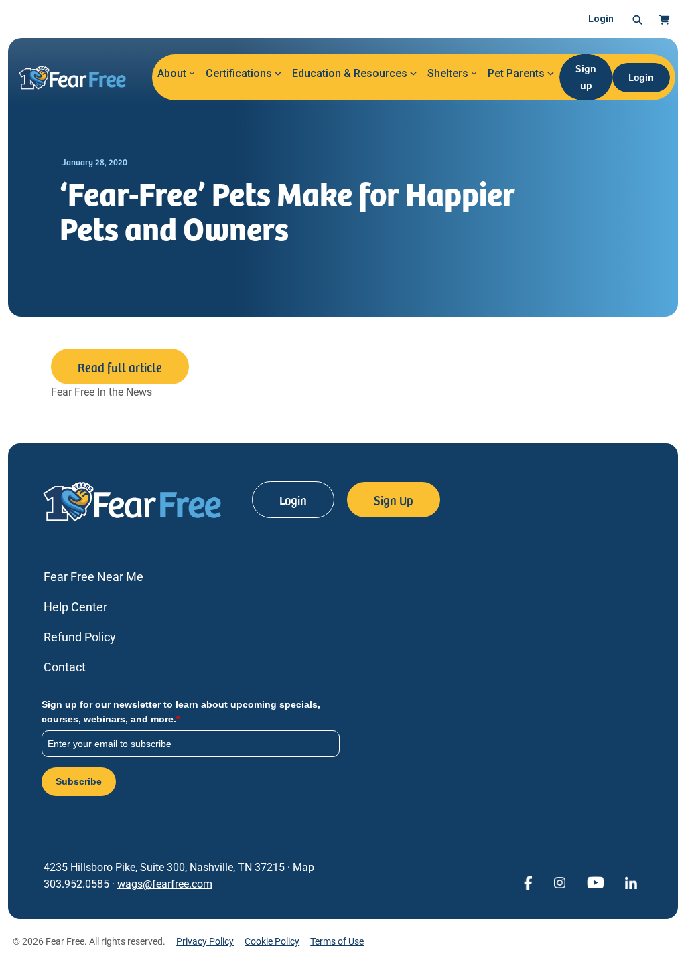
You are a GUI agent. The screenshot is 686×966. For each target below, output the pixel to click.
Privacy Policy (205, 941)
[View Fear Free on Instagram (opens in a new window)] (559, 882)
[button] (637, 19)
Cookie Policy (272, 941)
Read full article (120, 366)
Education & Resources (349, 73)
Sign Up (393, 499)
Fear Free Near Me (93, 577)
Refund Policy (80, 637)
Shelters (447, 73)
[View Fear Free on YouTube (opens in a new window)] (595, 882)
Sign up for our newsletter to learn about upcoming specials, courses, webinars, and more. (181, 711)
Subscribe (79, 781)
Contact (65, 667)
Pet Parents (516, 73)
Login (601, 18)
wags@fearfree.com (164, 884)
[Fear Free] (78, 77)
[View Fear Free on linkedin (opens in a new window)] (631, 882)
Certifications (239, 73)
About (171, 73)
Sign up (585, 76)
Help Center (75, 607)
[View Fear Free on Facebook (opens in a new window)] (528, 882)
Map (303, 867)
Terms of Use (337, 941)
